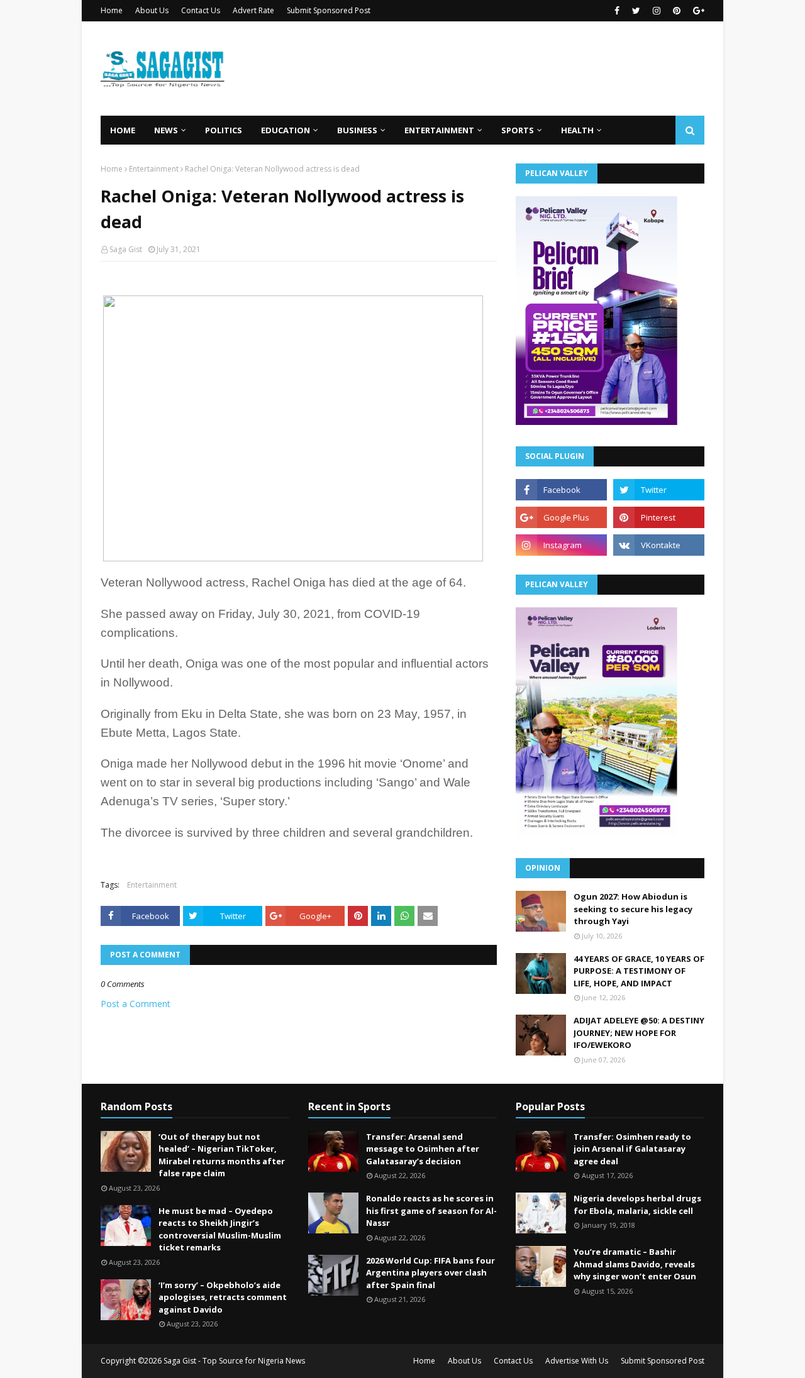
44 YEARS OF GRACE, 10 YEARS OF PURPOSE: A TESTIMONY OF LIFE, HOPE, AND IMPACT (639, 971)
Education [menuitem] (285, 130)
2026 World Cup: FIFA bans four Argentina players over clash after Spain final (430, 1273)
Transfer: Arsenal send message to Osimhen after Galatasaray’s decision (422, 1149)
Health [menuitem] (577, 130)
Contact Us (200, 10)
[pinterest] (677, 10)
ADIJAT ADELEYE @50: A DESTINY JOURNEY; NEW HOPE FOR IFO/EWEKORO (639, 1032)
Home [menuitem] (122, 130)
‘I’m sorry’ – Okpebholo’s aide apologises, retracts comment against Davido (222, 1297)
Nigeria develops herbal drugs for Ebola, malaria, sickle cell (637, 1204)
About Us (152, 10)
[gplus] (697, 10)
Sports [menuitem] (517, 130)
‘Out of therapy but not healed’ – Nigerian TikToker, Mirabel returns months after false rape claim (221, 1155)
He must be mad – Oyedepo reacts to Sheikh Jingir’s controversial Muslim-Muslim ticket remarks (219, 1229)
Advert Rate (253, 10)
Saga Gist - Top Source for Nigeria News (234, 1360)
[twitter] (636, 10)
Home (112, 10)
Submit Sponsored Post (328, 10)
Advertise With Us (576, 1360)
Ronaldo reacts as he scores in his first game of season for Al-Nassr (431, 1210)
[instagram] (656, 10)
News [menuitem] (166, 130)
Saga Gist (125, 249)
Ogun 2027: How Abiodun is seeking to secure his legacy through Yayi (633, 909)
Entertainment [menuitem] (439, 130)
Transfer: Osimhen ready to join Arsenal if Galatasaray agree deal (632, 1149)
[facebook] (617, 10)
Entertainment (154, 168)
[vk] (658, 545)
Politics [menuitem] (223, 130)
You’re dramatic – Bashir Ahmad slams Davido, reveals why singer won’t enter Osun (635, 1264)
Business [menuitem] (357, 130)
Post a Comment (135, 1004)
